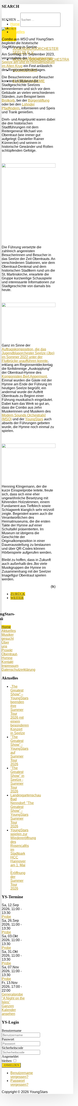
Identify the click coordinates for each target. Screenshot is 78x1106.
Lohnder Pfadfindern (18, 106)
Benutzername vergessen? (21, 1075)
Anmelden (11, 1065)
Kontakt (7, 662)
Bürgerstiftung (38, 100)
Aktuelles (9, 631)
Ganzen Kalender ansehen (9, 1010)
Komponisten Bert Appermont (24, 376)
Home (6, 627)
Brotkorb (8, 100)
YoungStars (34, 419)
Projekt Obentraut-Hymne (10, 654)
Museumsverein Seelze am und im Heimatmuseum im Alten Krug (28, 62)
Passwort (8, 1039)
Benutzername (11, 1030)
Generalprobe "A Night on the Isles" (13, 998)
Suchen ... (11, 19)
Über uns (5, 644)
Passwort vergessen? (19, 1082)
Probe (6, 917)
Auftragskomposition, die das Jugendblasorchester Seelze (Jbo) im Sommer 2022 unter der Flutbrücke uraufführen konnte (28, 355)
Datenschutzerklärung (18, 669)
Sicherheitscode (12, 1048)
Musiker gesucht (8, 636)
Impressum (10, 666)
